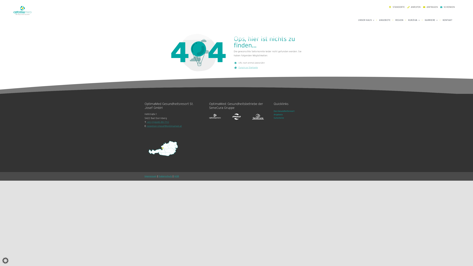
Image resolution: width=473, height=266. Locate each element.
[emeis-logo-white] (236, 116)
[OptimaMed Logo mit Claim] (22, 10)
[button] (5, 260)
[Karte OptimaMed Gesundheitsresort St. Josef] (163, 148)
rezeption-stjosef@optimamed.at (164, 126)
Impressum (150, 176)
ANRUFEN (416, 7)
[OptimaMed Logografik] (215, 116)
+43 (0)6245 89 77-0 (158, 122)
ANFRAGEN (432, 7)
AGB (176, 176)
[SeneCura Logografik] (258, 116)
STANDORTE (399, 7)
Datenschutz (165, 176)
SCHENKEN (449, 7)
